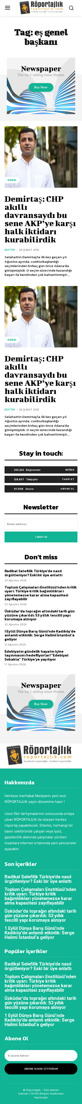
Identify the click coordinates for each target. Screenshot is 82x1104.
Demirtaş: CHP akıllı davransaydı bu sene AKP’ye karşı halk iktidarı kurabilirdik (40, 219)
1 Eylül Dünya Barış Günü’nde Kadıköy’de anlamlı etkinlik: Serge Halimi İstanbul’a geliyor (40, 635)
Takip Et (68, 479)
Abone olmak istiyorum (41, 1069)
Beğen (69, 469)
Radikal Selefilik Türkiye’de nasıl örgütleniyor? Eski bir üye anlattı (33, 573)
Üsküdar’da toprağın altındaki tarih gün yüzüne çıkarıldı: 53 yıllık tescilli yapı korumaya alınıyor (40, 615)
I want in (41, 537)
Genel (12, 180)
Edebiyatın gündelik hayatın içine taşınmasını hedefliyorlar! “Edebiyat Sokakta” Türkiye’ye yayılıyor (37, 655)
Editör (10, 250)
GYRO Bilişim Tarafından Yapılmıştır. (47, 1095)
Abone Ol (67, 488)
